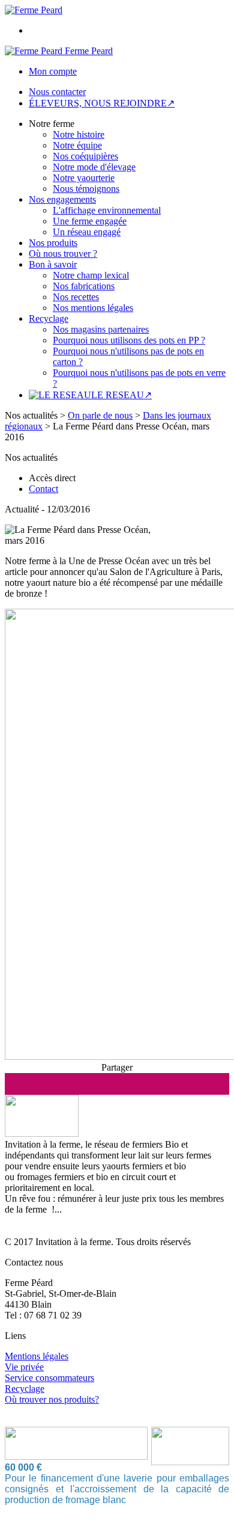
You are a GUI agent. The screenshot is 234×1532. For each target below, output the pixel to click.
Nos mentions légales (93, 308)
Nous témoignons (86, 188)
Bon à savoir (53, 264)
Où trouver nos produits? (52, 1399)
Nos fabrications (84, 286)
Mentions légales (36, 1356)
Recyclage (48, 318)
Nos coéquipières (85, 156)
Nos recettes (76, 297)
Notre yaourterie (84, 178)
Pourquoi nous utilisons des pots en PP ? (129, 340)
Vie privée (24, 1367)
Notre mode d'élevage (94, 167)
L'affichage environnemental (107, 210)
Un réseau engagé (87, 232)
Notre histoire (78, 134)
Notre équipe (77, 145)
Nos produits (53, 243)
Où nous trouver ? (63, 253)
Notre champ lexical (91, 275)
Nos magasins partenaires (101, 329)
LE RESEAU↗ (121, 395)
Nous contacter (57, 92)
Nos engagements (62, 199)
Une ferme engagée (90, 221)
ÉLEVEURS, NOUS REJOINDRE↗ (102, 103)
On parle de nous (100, 415)
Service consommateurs (49, 1378)
